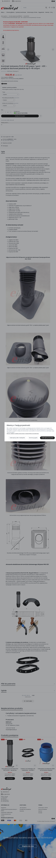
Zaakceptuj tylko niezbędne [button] (17, 438)
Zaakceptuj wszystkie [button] (47, 438)
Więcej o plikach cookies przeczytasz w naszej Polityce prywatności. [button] (23, 433)
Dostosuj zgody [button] (33, 438)
